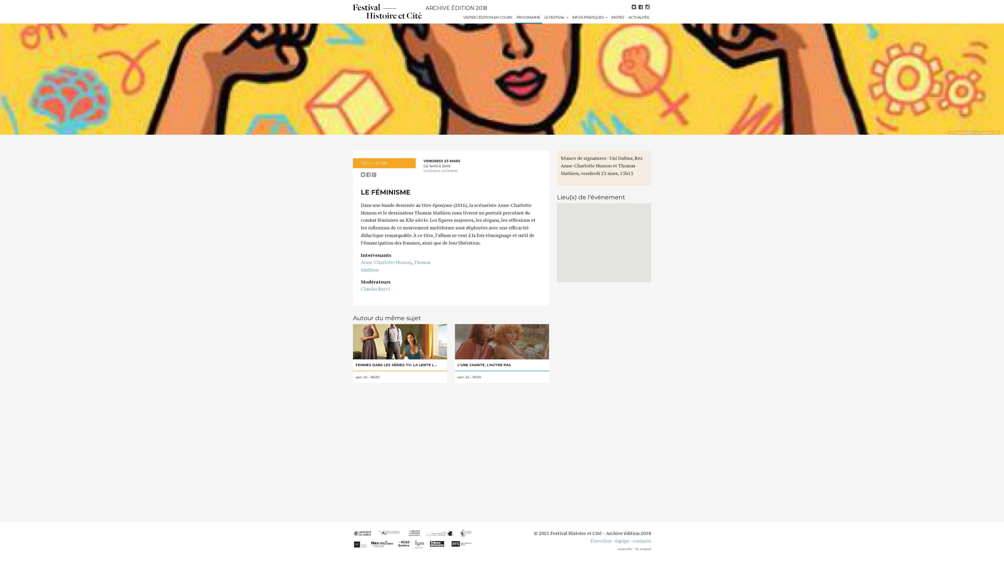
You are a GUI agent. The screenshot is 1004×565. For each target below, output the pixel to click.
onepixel (645, 549)
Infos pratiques (588, 17)
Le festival (554, 17)
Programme (528, 17)
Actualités (639, 17)
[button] (604, 239)
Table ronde (374, 163)
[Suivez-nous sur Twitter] (634, 7)
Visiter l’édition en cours (487, 17)
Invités (618, 17)
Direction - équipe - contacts (621, 541)
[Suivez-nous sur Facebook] (641, 7)
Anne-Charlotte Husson (386, 262)
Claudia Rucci (375, 289)
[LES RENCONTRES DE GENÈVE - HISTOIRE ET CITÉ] (387, 11)
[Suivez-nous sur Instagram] (648, 7)
